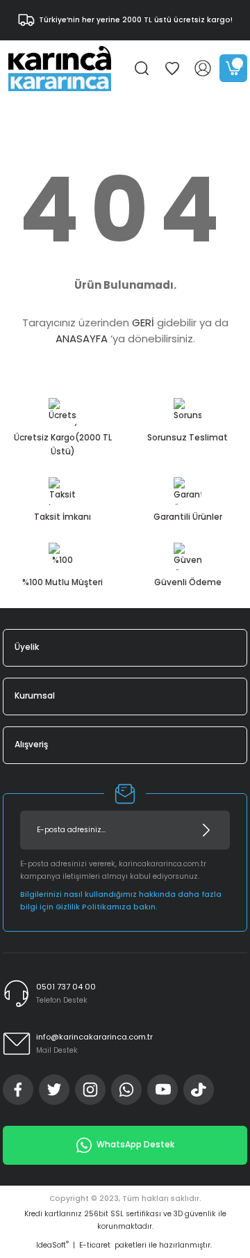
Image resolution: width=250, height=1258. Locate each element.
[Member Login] (203, 68)
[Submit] (206, 830)
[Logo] (59, 68)
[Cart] (233, 68)
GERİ (143, 322)
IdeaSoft (52, 1245)
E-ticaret (94, 1245)
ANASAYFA (82, 338)
